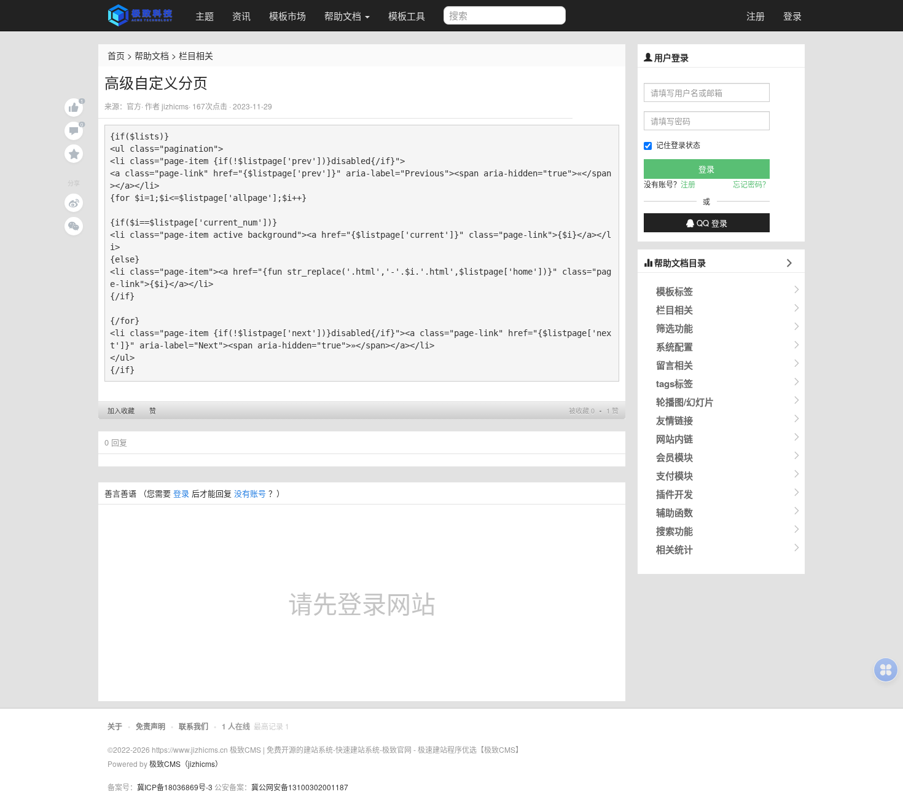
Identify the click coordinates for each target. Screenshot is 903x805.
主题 (204, 15)
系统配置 (674, 346)
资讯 (241, 15)
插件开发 (674, 494)
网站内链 (674, 439)
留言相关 (674, 365)
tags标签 (674, 383)
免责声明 (150, 726)
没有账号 (250, 493)
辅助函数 (674, 512)
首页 (116, 55)
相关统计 (674, 549)
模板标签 (674, 291)
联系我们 (193, 726)
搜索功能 (674, 531)
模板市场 (287, 15)
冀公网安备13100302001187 (299, 787)
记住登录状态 (678, 144)
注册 (755, 15)
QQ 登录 (710, 223)
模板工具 (406, 15)
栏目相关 (196, 55)
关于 (115, 726)
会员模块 (674, 457)
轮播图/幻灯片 (685, 402)
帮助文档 (344, 15)
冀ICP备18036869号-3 (175, 787)
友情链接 (674, 420)
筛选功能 (674, 328)
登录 (792, 15)
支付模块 (674, 475)
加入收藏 (121, 410)
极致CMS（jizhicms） (185, 763)
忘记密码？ (751, 184)
